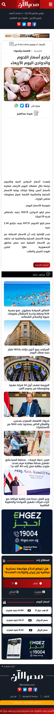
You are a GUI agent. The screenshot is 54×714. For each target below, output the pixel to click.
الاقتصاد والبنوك (22, 50)
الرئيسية (38, 50)
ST (13, 702)
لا (12, 583)
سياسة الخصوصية (30, 696)
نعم (35, 583)
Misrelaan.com (27, 684)
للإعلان (46, 696)
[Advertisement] (27, 149)
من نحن (13, 696)
